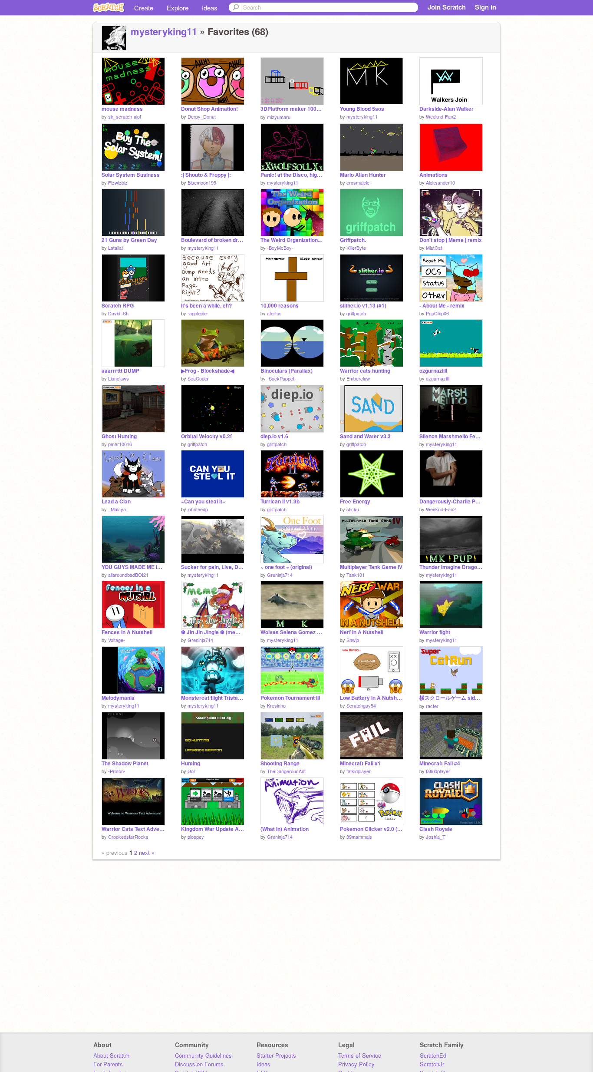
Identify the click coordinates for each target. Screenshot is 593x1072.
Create (143, 7)
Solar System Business (131, 175)
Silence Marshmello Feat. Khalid (451, 436)
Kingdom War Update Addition (212, 829)
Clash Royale (435, 829)
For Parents (108, 1064)
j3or (191, 771)
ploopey (196, 836)
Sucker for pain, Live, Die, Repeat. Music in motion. (212, 567)
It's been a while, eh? (206, 305)
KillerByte (356, 247)
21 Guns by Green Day (129, 240)
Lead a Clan (116, 501)
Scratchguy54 (361, 705)
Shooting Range (280, 763)
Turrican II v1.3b (280, 501)
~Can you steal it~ (203, 501)
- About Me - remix (442, 305)
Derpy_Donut (202, 116)
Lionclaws (118, 378)
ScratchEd (433, 1055)
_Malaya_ (118, 509)
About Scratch (111, 1055)
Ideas (209, 7)
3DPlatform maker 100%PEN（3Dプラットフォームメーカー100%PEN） (292, 108)
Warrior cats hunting (365, 370)
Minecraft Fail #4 (439, 763)
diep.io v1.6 (274, 436)
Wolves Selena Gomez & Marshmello (292, 632)
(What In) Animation (284, 829)
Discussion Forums (199, 1064)
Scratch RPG (118, 305)
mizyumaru (278, 116)
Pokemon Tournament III (290, 697)
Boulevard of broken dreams (212, 240)
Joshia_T (435, 836)
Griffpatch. (353, 240)
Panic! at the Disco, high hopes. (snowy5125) (292, 175)
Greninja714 (280, 574)
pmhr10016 (120, 443)
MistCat (434, 247)
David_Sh (118, 313)
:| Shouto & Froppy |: (206, 175)
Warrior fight (434, 632)
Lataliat (115, 247)
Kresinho (276, 705)
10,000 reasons (279, 305)
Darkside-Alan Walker (446, 108)
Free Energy (355, 501)
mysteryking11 (164, 31)
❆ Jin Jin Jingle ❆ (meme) (212, 632)
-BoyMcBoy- (280, 247)
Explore (177, 7)
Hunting (190, 763)
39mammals (359, 836)
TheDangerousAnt (286, 771)
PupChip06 (437, 313)
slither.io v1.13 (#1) (363, 305)
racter (432, 705)
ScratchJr (432, 1064)
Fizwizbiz (118, 182)
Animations (433, 175)
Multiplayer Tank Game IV (371, 567)
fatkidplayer (358, 771)
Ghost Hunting (119, 436)
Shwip (352, 639)
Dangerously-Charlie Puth (451, 501)
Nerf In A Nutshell (361, 632)
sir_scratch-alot (124, 116)
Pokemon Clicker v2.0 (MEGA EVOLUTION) (371, 829)
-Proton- (116, 771)
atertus (274, 313)
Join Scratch (447, 7)
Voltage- (116, 639)
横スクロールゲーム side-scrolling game (451, 697)
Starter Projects (276, 1055)
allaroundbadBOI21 (128, 574)
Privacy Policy (356, 1064)
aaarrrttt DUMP (120, 370)
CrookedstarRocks (128, 836)
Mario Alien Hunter (363, 175)
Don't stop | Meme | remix (450, 240)
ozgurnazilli (433, 370)
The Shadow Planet (125, 763)
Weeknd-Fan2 (441, 116)
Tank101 (355, 574)
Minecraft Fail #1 (360, 763)
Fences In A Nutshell (127, 632)
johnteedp (198, 509)
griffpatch (356, 313)
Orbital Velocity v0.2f (206, 436)
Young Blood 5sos (362, 108)
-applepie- (198, 313)
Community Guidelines (203, 1055)
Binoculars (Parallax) (286, 370)
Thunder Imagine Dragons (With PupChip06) (451, 567)
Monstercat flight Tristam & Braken (212, 697)
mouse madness (122, 108)
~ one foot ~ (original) (286, 567)
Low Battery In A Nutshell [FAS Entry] (371, 697)
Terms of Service (359, 1055)
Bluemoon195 (202, 182)
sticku (352, 509)
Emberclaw (358, 378)
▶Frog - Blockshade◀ (207, 370)
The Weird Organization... (291, 240)
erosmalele (357, 182)
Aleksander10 (440, 182)
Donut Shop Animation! (209, 108)
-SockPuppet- (281, 378)
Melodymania (118, 697)
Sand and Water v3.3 (365, 436)
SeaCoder (198, 378)
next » (147, 852)
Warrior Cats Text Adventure (133, 829)
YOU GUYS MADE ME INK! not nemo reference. (133, 567)
